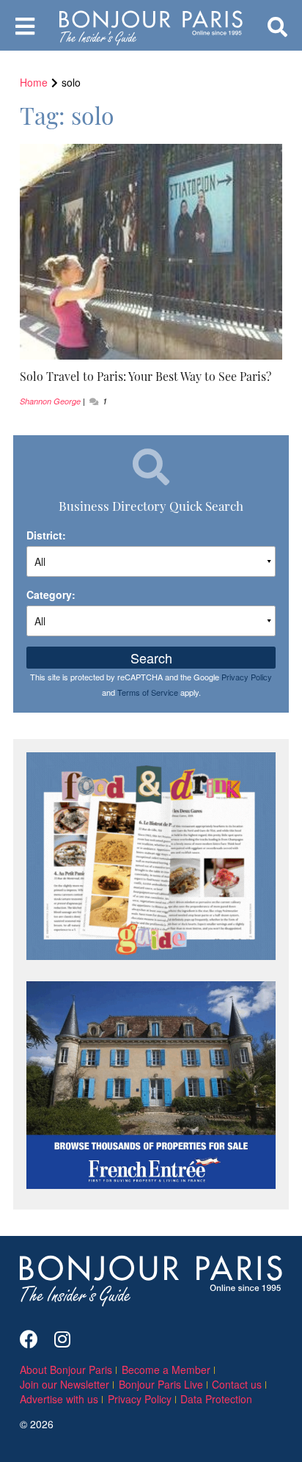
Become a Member (166, 1369)
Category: (51, 594)
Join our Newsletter (64, 1384)
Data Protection (216, 1399)
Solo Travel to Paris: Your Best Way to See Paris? (145, 376)
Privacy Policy (246, 677)
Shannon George (50, 401)
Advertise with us (59, 1399)
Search (151, 657)
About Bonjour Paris (66, 1369)
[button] (151, 376)
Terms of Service (147, 692)
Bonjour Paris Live (161, 1384)
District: (46, 535)
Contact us (237, 1384)
